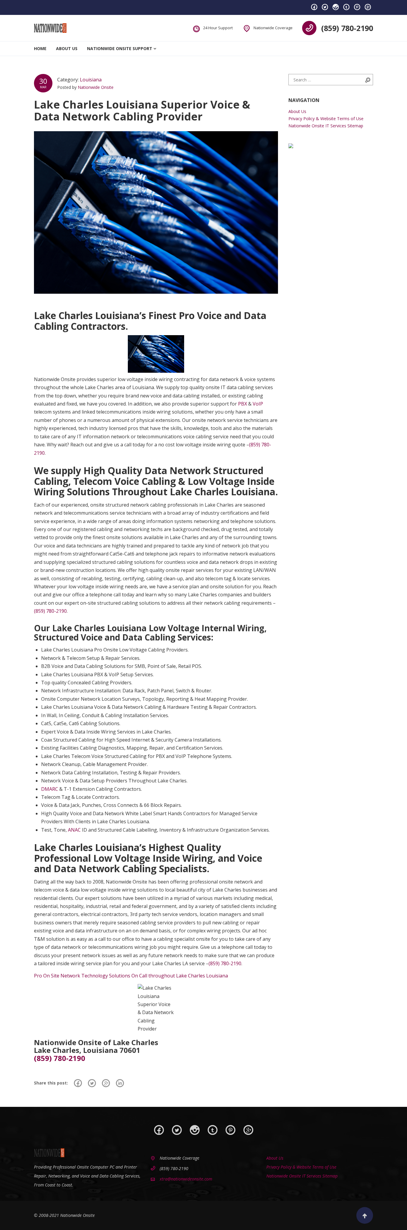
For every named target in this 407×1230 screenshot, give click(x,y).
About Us (66, 48)
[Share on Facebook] (78, 1083)
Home (40, 48)
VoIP (258, 403)
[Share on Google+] (106, 1083)
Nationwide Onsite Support (119, 48)
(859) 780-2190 (347, 28)
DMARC (49, 789)
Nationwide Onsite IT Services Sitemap (325, 126)
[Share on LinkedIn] (120, 1083)
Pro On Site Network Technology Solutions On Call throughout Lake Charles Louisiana (131, 975)
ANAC (74, 830)
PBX (242, 403)
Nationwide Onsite (96, 87)
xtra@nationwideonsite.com (186, 1179)
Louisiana (91, 79)
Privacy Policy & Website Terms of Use (325, 118)
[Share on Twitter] (92, 1083)
